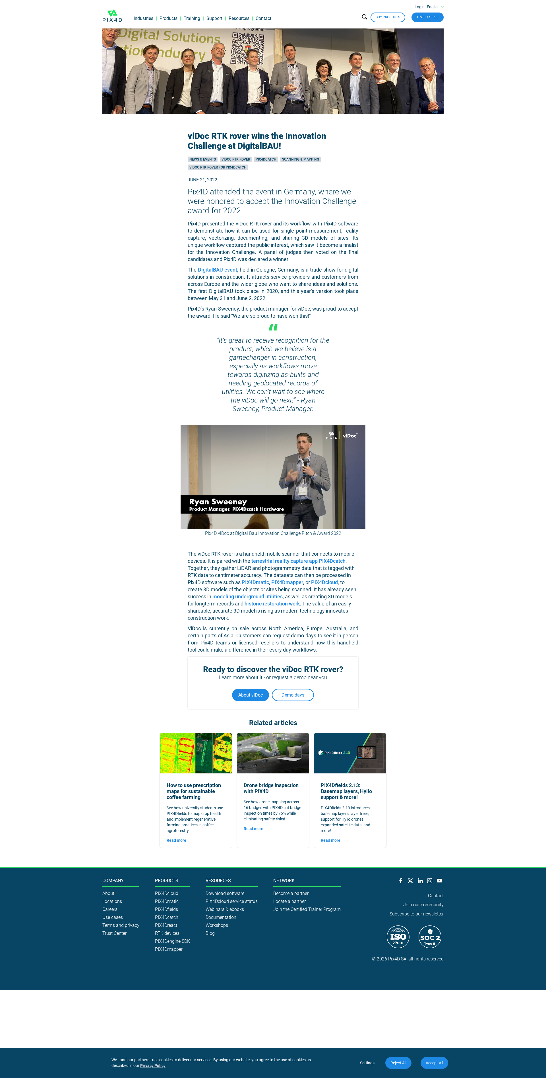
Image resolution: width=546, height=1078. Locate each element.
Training (192, 18)
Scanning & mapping (300, 159)
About (108, 893)
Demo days (293, 695)
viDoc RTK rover (236, 159)
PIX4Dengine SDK (172, 941)
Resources (239, 18)
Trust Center (114, 933)
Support (214, 18)
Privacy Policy (153, 1065)
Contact (263, 18)
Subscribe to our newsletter (417, 914)
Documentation (221, 917)
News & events (202, 159)
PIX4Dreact (166, 925)
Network (284, 880)
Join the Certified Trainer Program (307, 909)
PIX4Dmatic (255, 582)
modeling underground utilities (247, 596)
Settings (367, 1063)
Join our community (423, 904)
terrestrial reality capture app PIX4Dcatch (298, 561)
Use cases (112, 917)
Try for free (428, 17)
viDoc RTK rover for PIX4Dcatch (218, 167)
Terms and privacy (120, 925)
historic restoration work (272, 604)
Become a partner (291, 893)
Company (113, 880)
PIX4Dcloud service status (232, 901)
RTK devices (167, 933)
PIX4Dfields (166, 909)
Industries (143, 18)
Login (420, 7)
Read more (176, 840)
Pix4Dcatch (266, 159)
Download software (225, 893)
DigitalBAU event (217, 270)
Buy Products (388, 17)
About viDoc (250, 695)
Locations (112, 901)
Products (168, 18)
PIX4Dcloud (324, 582)
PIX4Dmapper (287, 582)
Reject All (398, 1063)
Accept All (434, 1063)
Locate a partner (289, 901)
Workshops (217, 925)
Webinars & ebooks (225, 909)
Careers (109, 909)
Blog (210, 933)
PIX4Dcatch (166, 917)
